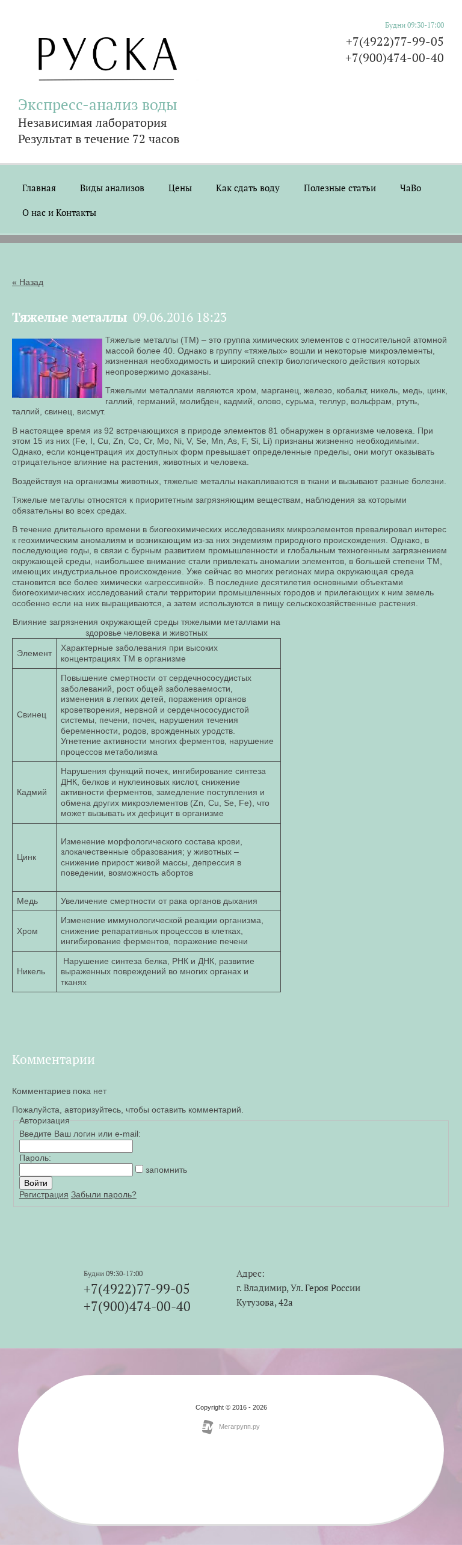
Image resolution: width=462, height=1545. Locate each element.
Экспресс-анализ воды (97, 104)
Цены (180, 188)
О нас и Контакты (59, 212)
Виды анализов (112, 188)
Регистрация (44, 1194)
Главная (39, 188)
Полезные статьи (340, 188)
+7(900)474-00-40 (394, 57)
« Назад (27, 282)
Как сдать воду (248, 188)
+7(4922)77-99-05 (395, 41)
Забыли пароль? (104, 1194)
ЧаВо (410, 188)
